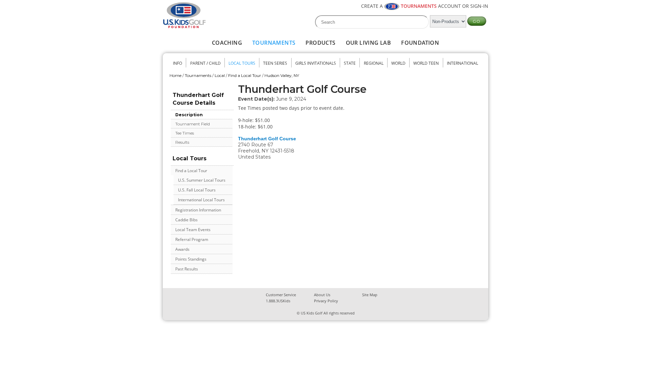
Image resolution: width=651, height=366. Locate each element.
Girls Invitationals (315, 63)
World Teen (426, 63)
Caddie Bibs (186, 220)
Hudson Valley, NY (281, 75)
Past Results (186, 269)
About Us (322, 294)
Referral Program (191, 239)
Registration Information (198, 210)
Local (220, 75)
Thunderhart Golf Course (267, 138)
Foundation (420, 42)
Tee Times (184, 133)
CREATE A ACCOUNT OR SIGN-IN (424, 6)
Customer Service (281, 294)
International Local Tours (201, 200)
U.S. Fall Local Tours (197, 190)
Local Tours (242, 63)
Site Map (369, 294)
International (462, 63)
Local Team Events (193, 229)
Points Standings (190, 259)
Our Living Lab (368, 42)
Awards (182, 249)
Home (175, 75)
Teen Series (275, 63)
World (398, 63)
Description (189, 114)
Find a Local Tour (244, 75)
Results (182, 142)
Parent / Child (205, 63)
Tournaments (273, 42)
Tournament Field (192, 123)
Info (177, 63)
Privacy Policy (326, 300)
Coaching (227, 42)
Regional (373, 63)
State (350, 63)
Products (320, 42)
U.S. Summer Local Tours (201, 180)
